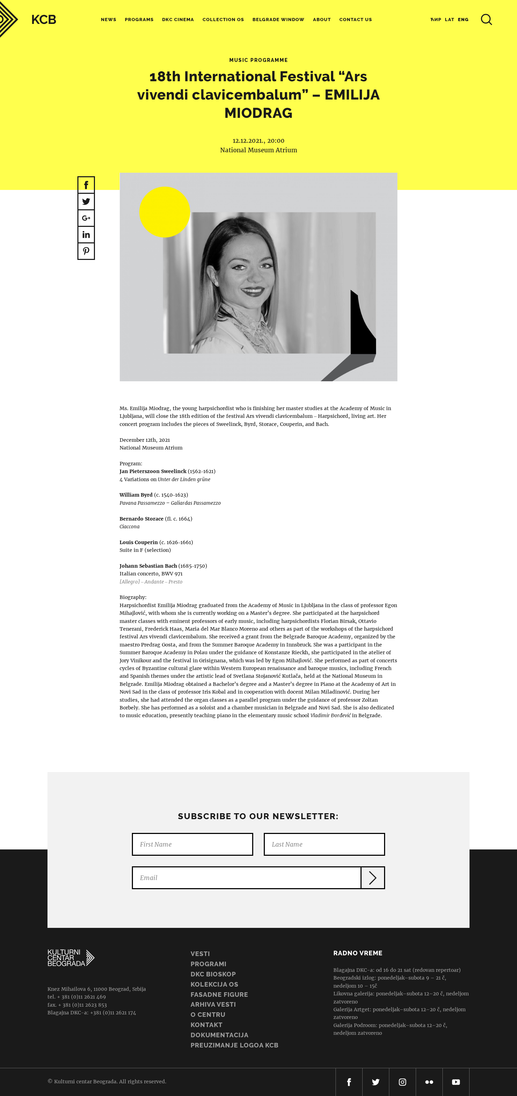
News (108, 19)
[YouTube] (456, 1082)
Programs (139, 19)
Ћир (435, 19)
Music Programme (258, 60)
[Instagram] (402, 1082)
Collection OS (223, 19)
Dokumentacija (220, 1035)
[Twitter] (376, 1082)
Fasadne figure (219, 994)
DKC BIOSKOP (213, 974)
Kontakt (207, 1024)
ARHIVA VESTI (213, 1004)
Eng (463, 19)
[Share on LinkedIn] (86, 235)
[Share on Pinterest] (86, 251)
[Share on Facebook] (86, 185)
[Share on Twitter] (86, 202)
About (322, 19)
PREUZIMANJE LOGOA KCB (235, 1045)
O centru (208, 1014)
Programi (208, 964)
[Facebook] (349, 1082)
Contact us (355, 19)
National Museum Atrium (258, 150)
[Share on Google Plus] (86, 218)
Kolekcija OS (214, 984)
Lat (449, 19)
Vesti (200, 953)
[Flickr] (429, 1082)
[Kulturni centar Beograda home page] (28, 19)
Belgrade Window (279, 19)
